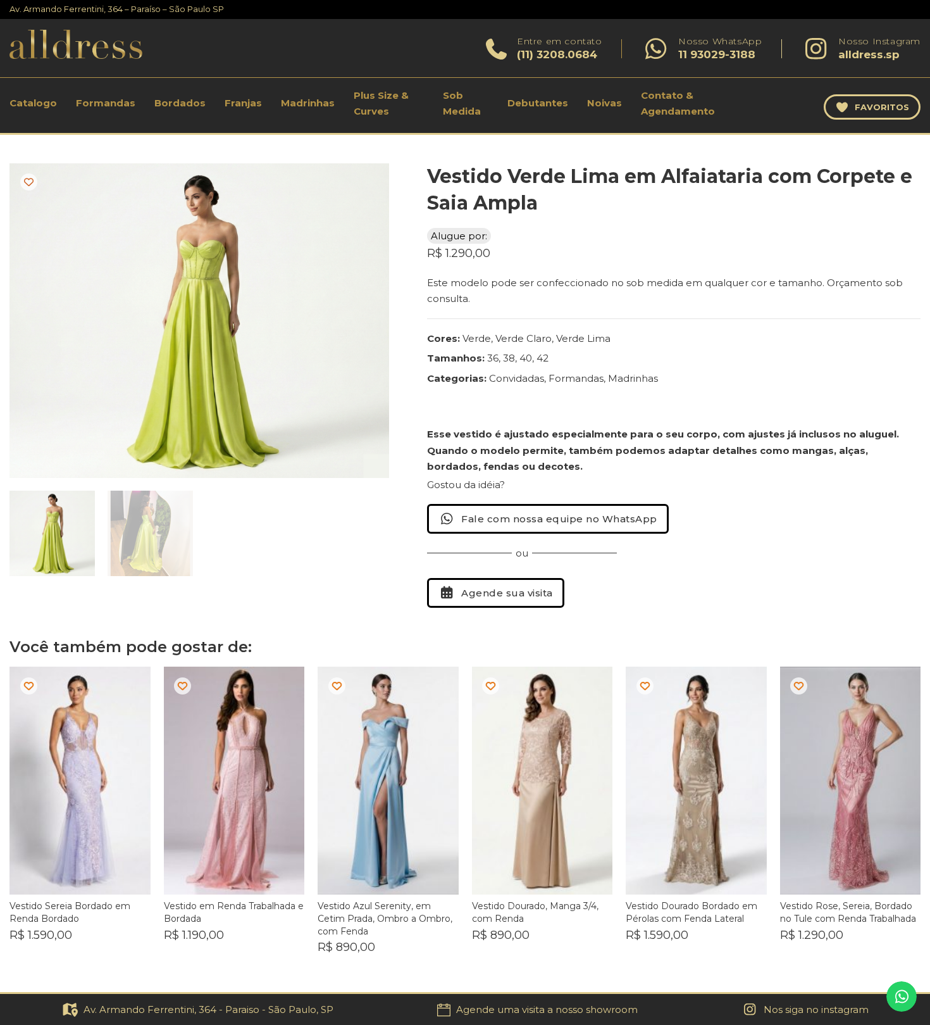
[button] (372, 180)
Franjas (243, 103)
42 (542, 358)
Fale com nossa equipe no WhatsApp (559, 519)
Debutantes (537, 103)
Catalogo (33, 103)
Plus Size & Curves (381, 103)
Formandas (105, 103)
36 (493, 358)
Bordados (180, 103)
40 (525, 358)
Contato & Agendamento (678, 103)
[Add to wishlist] (29, 182)
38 (509, 358)
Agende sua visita (507, 593)
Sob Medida (462, 103)
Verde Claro (523, 338)
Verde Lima (583, 338)
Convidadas (516, 378)
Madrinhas (308, 103)
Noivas (604, 103)
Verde (476, 338)
